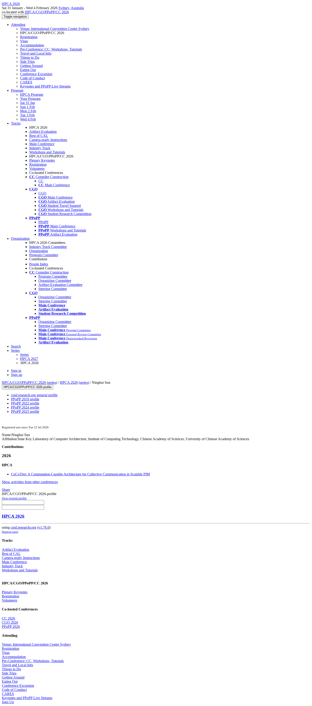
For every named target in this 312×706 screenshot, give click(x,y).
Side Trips (27, 62)
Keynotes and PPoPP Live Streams (45, 86)
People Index (38, 264)
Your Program (30, 99)
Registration (28, 37)
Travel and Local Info (35, 53)
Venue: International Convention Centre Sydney (54, 29)
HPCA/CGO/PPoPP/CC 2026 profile (27, 387)
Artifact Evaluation (43, 131)
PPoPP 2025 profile (25, 411)
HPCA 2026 (69, 382)
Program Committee (43, 255)
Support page (10, 531)
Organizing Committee (54, 280)
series (52, 382)
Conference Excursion (36, 74)
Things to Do (29, 57)
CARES (26, 82)
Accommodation (32, 45)
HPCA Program (31, 94)
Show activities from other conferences (30, 482)
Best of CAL (38, 136)
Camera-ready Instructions (48, 140)
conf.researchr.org (23, 527)
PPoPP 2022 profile (25, 403)
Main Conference (41, 144)
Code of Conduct (32, 78)
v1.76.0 (43, 527)
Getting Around (31, 66)
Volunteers (37, 169)
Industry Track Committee (48, 247)
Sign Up (8, 702)
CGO (42, 193)
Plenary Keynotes (42, 160)
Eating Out (28, 70)
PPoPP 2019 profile (25, 399)
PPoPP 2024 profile (25, 407)
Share (6, 490)
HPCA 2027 (29, 359)
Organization (20, 238)
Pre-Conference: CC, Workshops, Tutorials (51, 49)
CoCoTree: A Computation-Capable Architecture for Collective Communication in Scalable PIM (80, 474)
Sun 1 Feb (27, 107)
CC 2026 (8, 618)
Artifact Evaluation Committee (60, 285)
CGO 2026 (10, 622)
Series (24, 355)
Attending (18, 25)
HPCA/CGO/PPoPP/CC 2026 (47, 12)
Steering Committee (52, 289)
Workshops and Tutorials (47, 152)
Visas (24, 41)
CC (40, 181)
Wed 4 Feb (28, 119)
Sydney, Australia (71, 8)
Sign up (16, 375)
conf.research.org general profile (34, 395)
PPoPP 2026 (11, 627)
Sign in (16, 371)
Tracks (16, 123)
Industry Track (39, 148)
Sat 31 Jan (27, 103)
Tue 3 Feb (27, 115)
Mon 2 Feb (28, 111)
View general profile (14, 498)
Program (17, 90)
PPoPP (43, 222)
